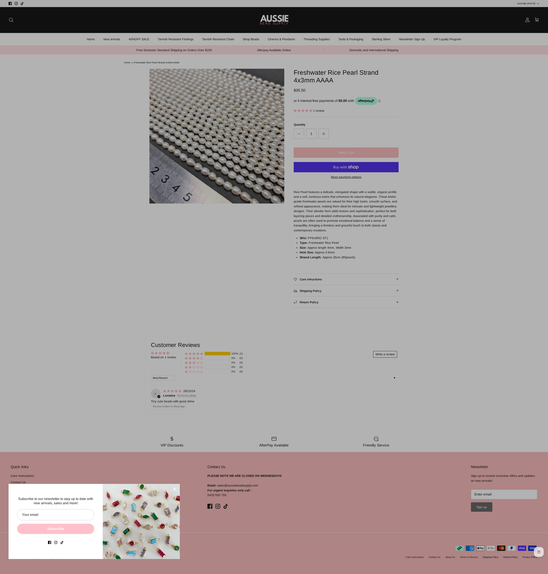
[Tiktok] (62, 542)
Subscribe (55, 529)
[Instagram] (55, 542)
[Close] (174, 489)
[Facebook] (49, 542)
